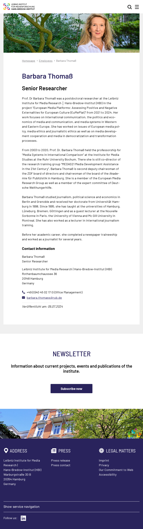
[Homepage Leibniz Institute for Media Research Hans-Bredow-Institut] (19, 9)
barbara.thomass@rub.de (44, 297)
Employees (45, 60)
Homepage (28, 60)
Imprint (104, 460)
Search (130, 7)
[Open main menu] (137, 7)
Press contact (60, 465)
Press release (60, 460)
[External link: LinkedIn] (23, 518)
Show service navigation (21, 506)
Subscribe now (71, 389)
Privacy (104, 465)
